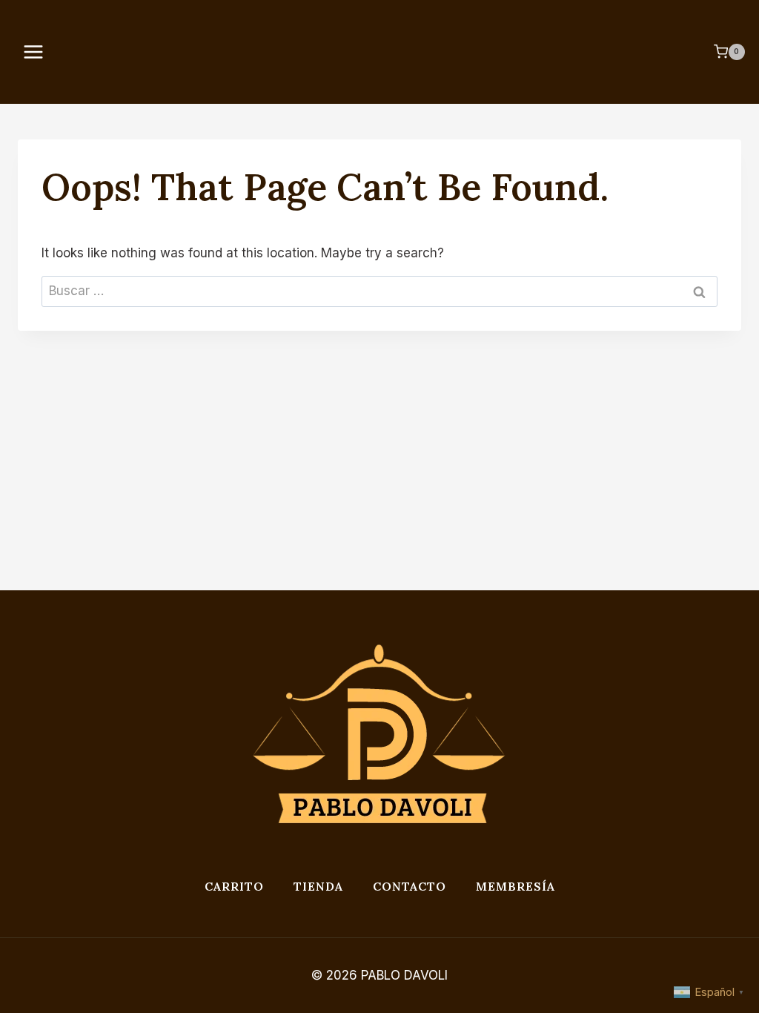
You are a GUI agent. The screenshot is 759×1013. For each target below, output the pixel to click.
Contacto (409, 886)
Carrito (234, 886)
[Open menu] (38, 51)
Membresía (515, 886)
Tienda (318, 886)
